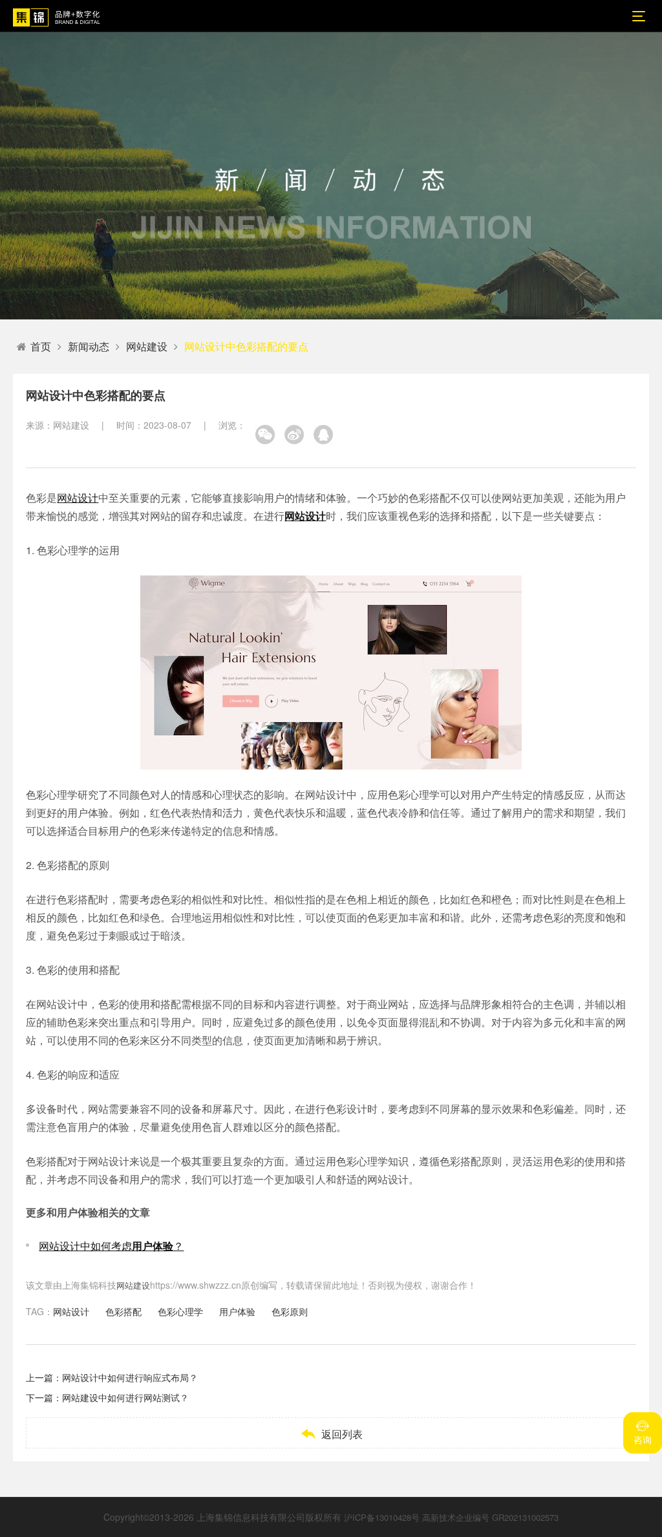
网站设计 (77, 497)
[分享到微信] (265, 434)
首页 (40, 346)
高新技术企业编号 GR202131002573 (490, 1517)
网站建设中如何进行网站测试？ (125, 1397)
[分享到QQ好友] (323, 434)
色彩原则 (290, 1311)
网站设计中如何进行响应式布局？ (130, 1377)
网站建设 (146, 346)
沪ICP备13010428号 (382, 1517)
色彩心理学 (180, 1311)
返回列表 (331, 1434)
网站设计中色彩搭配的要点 (246, 346)
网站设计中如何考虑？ (111, 1245)
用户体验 (237, 1311)
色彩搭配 (123, 1311)
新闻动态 (88, 346)
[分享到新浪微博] (294, 434)
